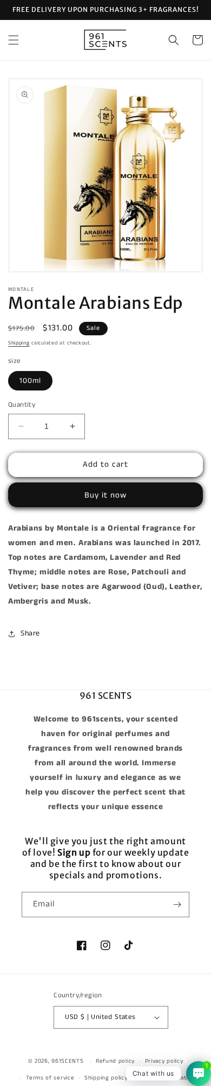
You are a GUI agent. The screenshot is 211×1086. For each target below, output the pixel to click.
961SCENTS (67, 1061)
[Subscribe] (177, 904)
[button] (13, 40)
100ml (30, 380)
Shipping (19, 343)
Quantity (21, 405)
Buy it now (105, 495)
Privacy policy (164, 1061)
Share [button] (30, 633)
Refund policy (115, 1061)
